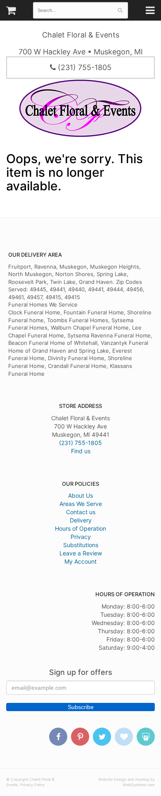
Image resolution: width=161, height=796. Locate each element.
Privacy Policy (32, 784)
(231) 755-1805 (83, 67)
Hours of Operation (80, 528)
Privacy (81, 536)
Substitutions (80, 544)
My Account (80, 561)
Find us (80, 450)
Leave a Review (80, 553)
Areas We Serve (80, 503)
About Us (80, 495)
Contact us (80, 511)
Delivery (81, 520)
